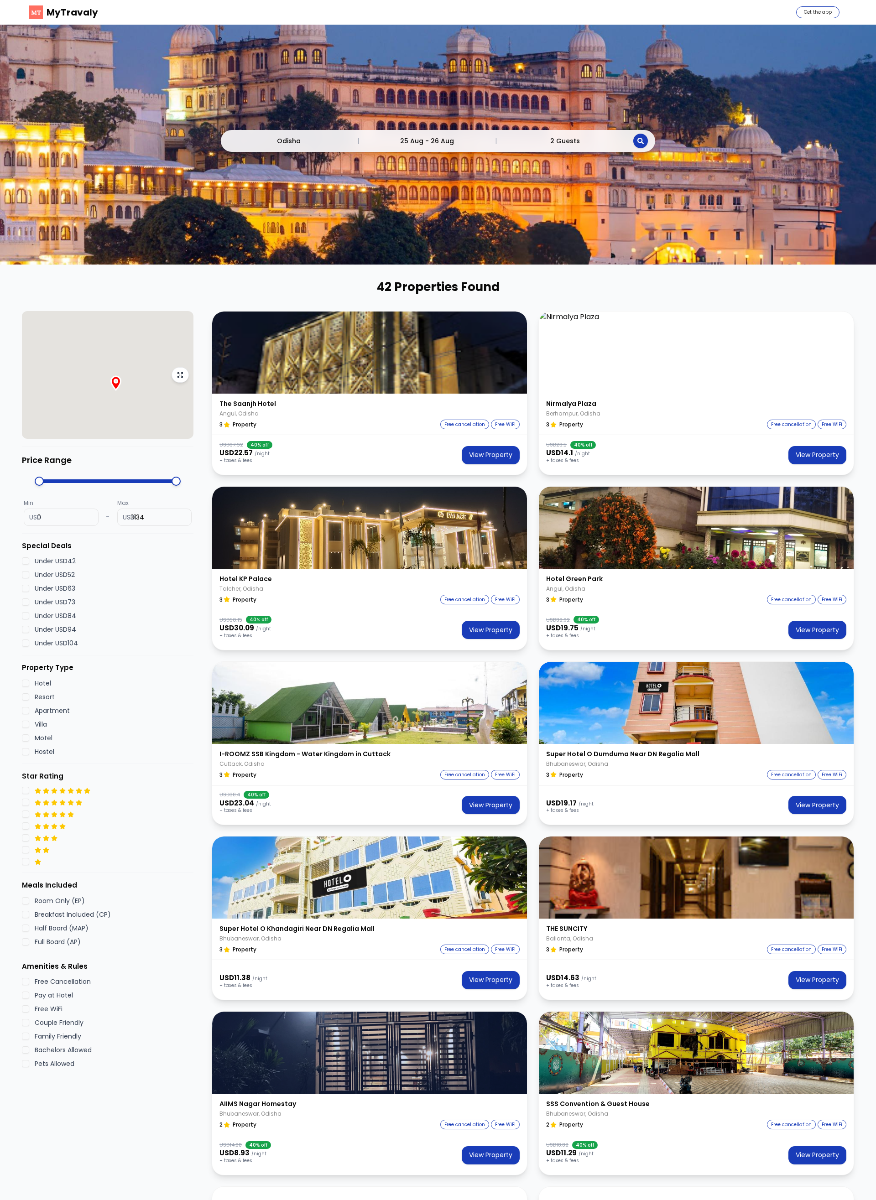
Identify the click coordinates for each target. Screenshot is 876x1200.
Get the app (818, 12)
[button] (369, 353)
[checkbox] (25, 561)
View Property (490, 454)
